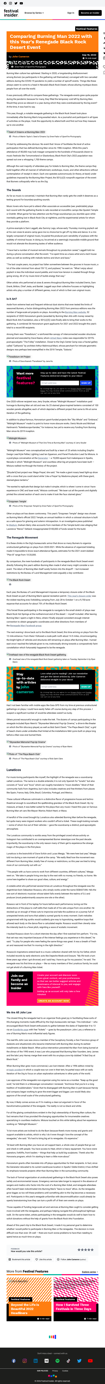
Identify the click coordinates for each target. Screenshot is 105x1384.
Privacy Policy (76, 389)
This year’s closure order (79, 596)
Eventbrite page (20, 1029)
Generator (43, 458)
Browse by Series (33, 13)
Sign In (70, 13)
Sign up (86, 383)
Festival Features (86, 28)
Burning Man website (75, 312)
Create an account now (53, 1000)
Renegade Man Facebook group (25, 625)
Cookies (65, 1371)
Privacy (55, 1371)
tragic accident (15, 1069)
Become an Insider (90, 13)
